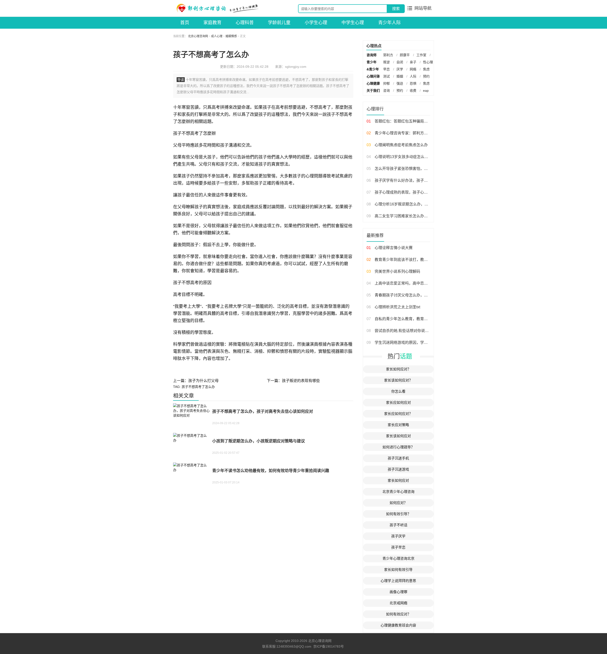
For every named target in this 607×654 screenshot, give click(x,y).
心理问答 (373, 76)
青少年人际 (389, 22)
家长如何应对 (398, 480)
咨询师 (372, 55)
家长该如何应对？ (398, 380)
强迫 (399, 83)
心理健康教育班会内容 (398, 625)
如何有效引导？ (398, 514)
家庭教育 (212, 22)
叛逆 (386, 62)
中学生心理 (352, 22)
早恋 (386, 69)
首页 (184, 22)
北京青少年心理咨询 (398, 492)
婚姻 (399, 76)
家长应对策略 (398, 425)
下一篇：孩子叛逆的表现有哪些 (293, 381)
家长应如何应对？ (398, 414)
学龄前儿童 (279, 22)
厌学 (399, 69)
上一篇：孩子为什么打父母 (196, 381)
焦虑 (426, 69)
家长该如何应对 (398, 436)
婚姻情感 (231, 36)
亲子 (413, 62)
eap (426, 90)
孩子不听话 (398, 525)
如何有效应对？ (398, 614)
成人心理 (216, 36)
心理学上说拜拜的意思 (398, 581)
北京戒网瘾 (398, 603)
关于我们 (373, 90)
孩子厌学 (398, 536)
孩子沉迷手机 (398, 458)
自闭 (399, 62)
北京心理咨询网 (198, 36)
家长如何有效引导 (398, 570)
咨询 (386, 90)
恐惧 (413, 83)
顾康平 (405, 55)
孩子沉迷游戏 (398, 469)
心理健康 (373, 83)
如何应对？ (398, 503)
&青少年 (373, 69)
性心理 (428, 62)
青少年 (372, 62)
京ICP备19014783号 (328, 646)
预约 (426, 76)
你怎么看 (398, 391)
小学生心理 (316, 22)
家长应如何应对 (398, 402)
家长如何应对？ (398, 369)
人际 (413, 76)
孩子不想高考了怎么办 (198, 387)
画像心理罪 (398, 592)
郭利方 (388, 55)
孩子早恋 (398, 547)
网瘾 (413, 69)
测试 (386, 76)
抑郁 (386, 83)
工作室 (421, 55)
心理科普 (245, 22)
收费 (413, 90)
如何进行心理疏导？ (398, 447)
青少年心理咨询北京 (398, 558)
